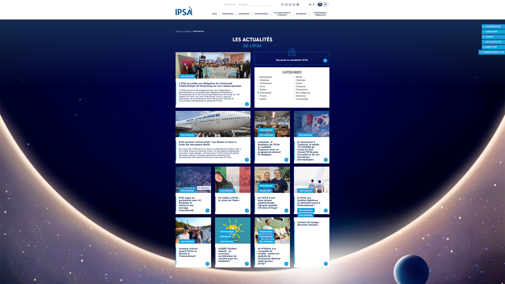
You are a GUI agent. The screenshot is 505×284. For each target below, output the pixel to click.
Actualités (187, 31)
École (262, 86)
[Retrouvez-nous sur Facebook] (282, 4)
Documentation (492, 27)
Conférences (265, 83)
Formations (227, 14)
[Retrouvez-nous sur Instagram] (286, 4)
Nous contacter (493, 42)
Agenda (489, 37)
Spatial (262, 99)
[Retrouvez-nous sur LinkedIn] (290, 4)
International (262, 14)
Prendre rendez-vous (493, 52)
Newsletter (491, 47)
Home (178, 31)
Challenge (264, 80)
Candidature (491, 32)
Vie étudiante (302, 99)
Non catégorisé (303, 93)
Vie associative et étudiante (282, 14)
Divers (299, 83)
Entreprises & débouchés (320, 14)
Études (262, 89)
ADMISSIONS (244, 14)
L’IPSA (214, 14)
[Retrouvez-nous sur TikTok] (293, 4)
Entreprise (301, 86)
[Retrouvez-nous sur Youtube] (297, 4)
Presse (263, 96)
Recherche (301, 14)
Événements (302, 89)
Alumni (299, 77)
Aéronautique (265, 77)
